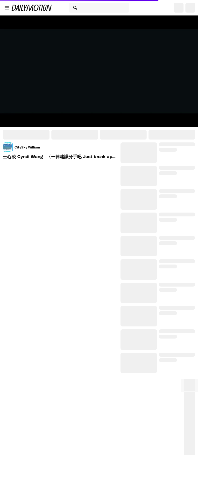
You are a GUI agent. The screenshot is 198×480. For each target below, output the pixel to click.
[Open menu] (7, 8)
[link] (21, 147)
